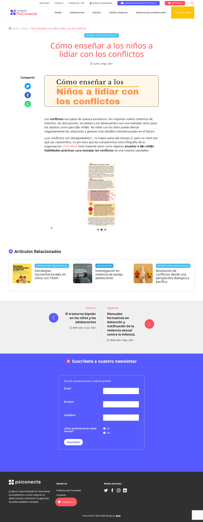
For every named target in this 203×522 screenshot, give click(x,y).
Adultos (97, 12)
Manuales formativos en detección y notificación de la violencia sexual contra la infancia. (121, 324)
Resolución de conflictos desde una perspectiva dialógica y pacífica (172, 276)
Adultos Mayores (118, 12)
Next (163, 226)
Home (15, 28)
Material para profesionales (151, 12)
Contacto (61, 494)
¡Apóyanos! (176, 3)
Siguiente (112, 308)
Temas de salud (182, 12)
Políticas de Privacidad (68, 490)
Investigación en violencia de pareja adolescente (109, 274)
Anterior (91, 308)
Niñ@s (58, 12)
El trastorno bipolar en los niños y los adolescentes (80, 318)
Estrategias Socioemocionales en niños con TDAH (50, 274)
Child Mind (69, 146)
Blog (24, 28)
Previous (46, 226)
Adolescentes (77, 12)
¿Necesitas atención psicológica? (140, 3)
